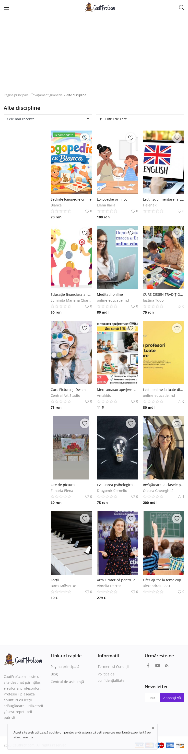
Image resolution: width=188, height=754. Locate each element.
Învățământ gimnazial (47, 95)
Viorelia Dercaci (109, 585)
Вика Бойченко (63, 585)
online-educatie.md (113, 300)
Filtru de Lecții (116, 119)
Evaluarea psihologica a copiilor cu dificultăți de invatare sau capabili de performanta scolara (117, 484)
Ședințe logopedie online (71, 199)
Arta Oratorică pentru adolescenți (117, 580)
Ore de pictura (63, 484)
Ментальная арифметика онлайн (117, 389)
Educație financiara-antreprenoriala (71, 294)
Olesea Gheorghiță (158, 490)
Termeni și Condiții (113, 666)
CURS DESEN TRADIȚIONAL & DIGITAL (163, 294)
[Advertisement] (94, 51)
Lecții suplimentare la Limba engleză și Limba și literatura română (163, 199)
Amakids (104, 395)
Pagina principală (16, 95)
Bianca (56, 205)
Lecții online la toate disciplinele (163, 389)
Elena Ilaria (106, 205)
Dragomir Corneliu (112, 490)
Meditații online (110, 294)
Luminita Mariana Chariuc (72, 300)
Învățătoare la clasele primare (163, 484)
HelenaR (150, 205)
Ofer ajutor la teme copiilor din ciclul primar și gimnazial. (163, 580)
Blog (54, 674)
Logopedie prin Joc (112, 199)
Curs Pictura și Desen (68, 389)
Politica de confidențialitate (111, 677)
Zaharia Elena (62, 490)
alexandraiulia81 (156, 585)
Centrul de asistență (67, 681)
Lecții (55, 580)
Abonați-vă (172, 697)
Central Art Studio (65, 395)
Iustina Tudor (154, 300)
